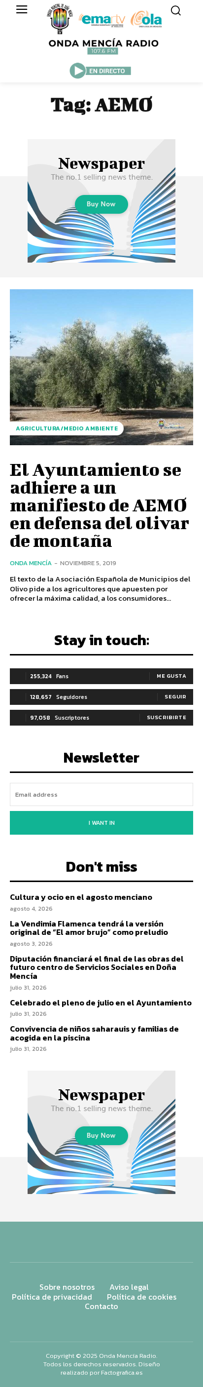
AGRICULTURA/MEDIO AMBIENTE (67, 428)
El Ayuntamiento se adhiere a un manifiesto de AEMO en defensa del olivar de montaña (99, 504)
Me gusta (171, 676)
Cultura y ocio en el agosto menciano (81, 897)
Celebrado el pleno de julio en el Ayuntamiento (101, 1002)
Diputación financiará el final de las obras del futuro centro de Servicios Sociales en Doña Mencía (97, 967)
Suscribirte (167, 717)
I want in (102, 822)
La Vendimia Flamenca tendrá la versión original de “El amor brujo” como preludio (89, 928)
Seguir (175, 696)
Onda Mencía (31, 563)
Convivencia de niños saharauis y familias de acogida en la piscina (94, 1033)
